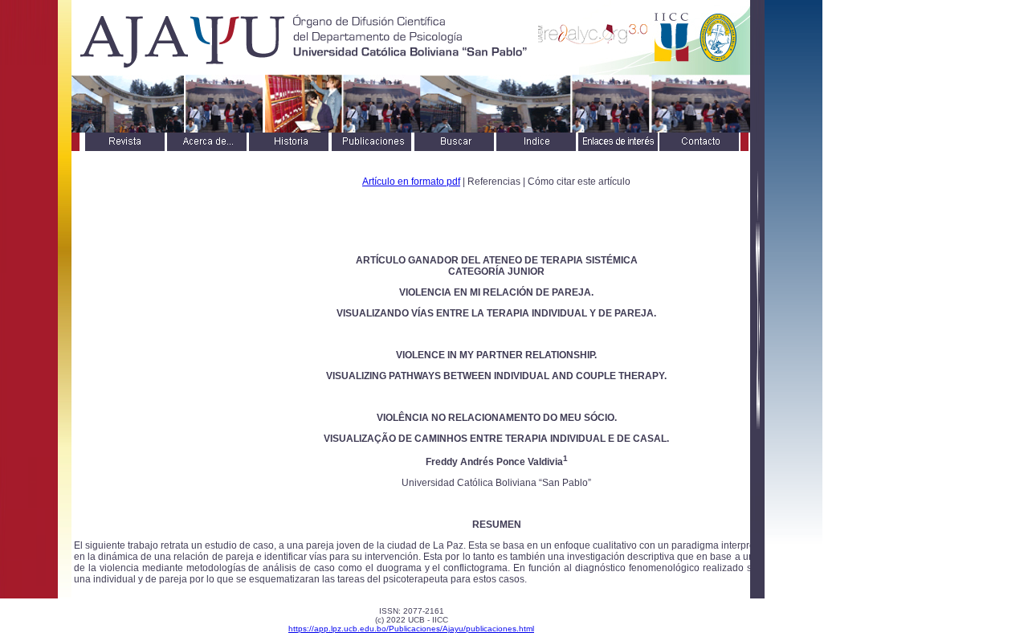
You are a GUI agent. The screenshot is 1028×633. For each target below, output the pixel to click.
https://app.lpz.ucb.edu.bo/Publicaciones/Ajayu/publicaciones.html (411, 628)
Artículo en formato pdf (411, 181)
